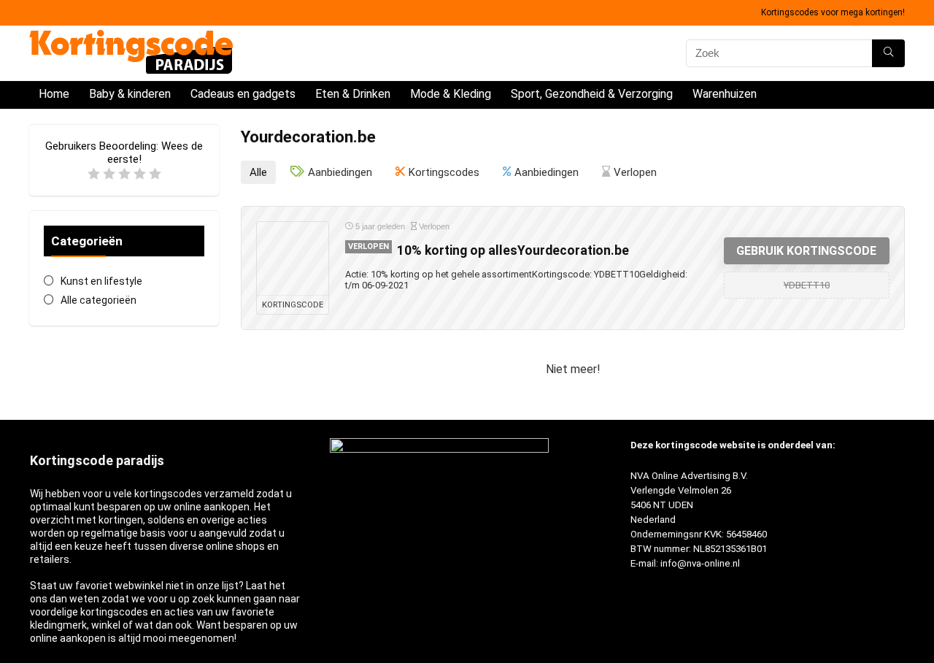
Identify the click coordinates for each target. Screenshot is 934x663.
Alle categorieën (98, 300)
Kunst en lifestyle (101, 281)
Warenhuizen (724, 94)
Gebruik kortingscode (806, 251)
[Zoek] (888, 53)
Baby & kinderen (130, 94)
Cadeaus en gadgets (243, 94)
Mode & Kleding (450, 94)
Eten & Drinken (352, 94)
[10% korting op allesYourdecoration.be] (292, 258)
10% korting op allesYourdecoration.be (513, 250)
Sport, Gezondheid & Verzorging (592, 94)
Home (54, 94)
